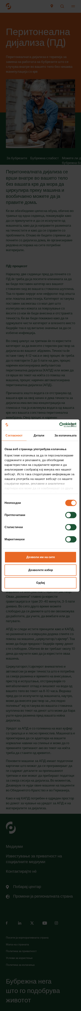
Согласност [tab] (14, 435)
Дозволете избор (40, 570)
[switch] (70, 515)
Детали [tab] (39, 435)
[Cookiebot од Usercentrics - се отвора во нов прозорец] (59, 424)
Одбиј (40, 583)
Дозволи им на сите (40, 557)
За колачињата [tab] (65, 435)
